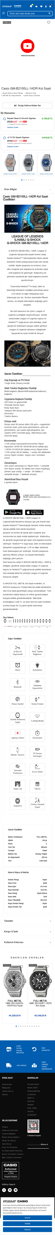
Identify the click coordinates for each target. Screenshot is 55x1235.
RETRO (31, 1111)
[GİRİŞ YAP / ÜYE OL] (46, 6)
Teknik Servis (7, 1091)
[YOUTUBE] (15, 1190)
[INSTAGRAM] (4, 1190)
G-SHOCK (32, 1094)
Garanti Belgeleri (9, 1134)
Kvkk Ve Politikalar (9, 1147)
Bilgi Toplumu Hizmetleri (12, 1157)
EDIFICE (31, 1101)
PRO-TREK (32, 1108)
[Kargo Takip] (37, 6)
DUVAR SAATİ (33, 1084)
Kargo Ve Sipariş (9, 1140)
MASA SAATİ (33, 1088)
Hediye (5, 1127)
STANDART (32, 1115)
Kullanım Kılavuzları (10, 1130)
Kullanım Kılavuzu (13, 942)
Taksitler (8, 920)
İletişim (5, 1094)
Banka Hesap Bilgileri (10, 1137)
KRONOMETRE (34, 1091)
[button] (21, 179)
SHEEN (30, 1105)
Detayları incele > (13, 127)
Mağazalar (6, 1088)
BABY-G (31, 1098)
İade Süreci (6, 1144)
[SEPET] (50, 6)
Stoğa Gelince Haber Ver (29, 105)
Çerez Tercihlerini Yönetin (12, 1154)
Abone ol (44, 1144)
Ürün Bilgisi (10, 189)
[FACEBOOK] (10, 1190)
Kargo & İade (11, 931)
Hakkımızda (7, 1084)
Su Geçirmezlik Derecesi (12, 1151)
